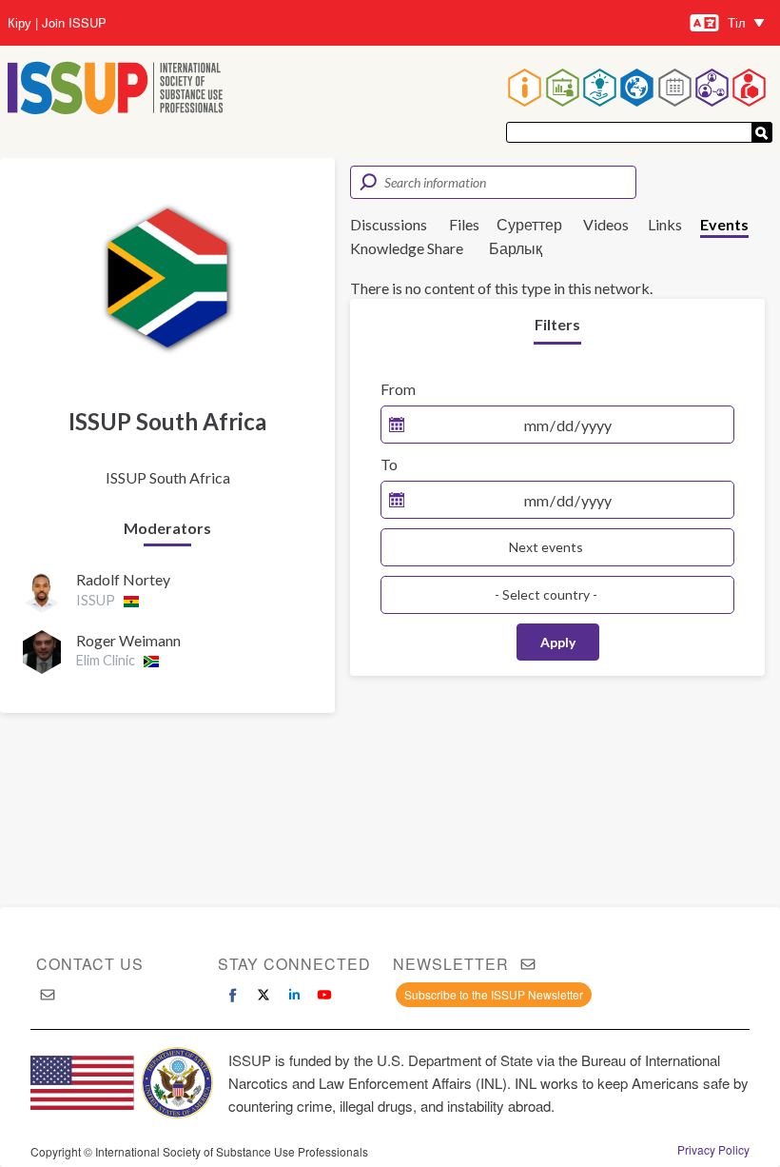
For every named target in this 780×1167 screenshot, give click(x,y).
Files (464, 224)
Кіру (19, 22)
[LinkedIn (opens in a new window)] (294, 994)
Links (665, 224)
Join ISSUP (74, 22)
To (389, 464)
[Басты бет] (116, 90)
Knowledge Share (406, 248)
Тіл (737, 22)
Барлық (515, 248)
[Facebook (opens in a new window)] (233, 994)
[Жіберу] (761, 132)
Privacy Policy (713, 1149)
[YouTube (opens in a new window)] (324, 994)
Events (724, 224)
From (398, 389)
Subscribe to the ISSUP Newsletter (493, 994)
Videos (606, 224)
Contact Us (90, 964)
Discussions (388, 224)
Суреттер (529, 224)
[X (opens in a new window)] (263, 994)
